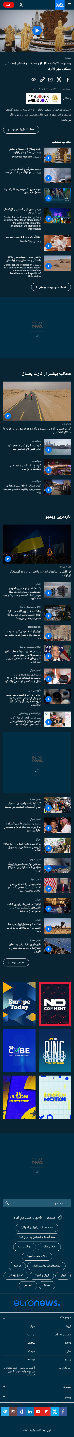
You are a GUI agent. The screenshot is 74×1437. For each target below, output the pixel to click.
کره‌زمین (31, 1334)
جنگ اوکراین (49, 1247)
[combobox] (37, 1203)
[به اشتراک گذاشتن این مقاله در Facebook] (68, 79)
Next (68, 1343)
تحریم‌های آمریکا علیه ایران (46, 1266)
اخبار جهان (35, 670)
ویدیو (68, 1359)
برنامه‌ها (31, 1359)
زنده (8, 4)
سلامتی (31, 1343)
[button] (51, 287)
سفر (69, 1351)
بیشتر (68, 1397)
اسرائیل (28, 1285)
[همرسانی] (50, 79)
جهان (32, 1326)
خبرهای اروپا (34, 690)
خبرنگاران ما (65, 1368)
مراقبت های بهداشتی (30, 713)
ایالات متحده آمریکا (37, 1256)
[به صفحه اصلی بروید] (60, 5)
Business (34, 626)
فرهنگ (31, 1351)
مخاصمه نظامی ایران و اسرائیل (37, 1228)
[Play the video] (37, 31)
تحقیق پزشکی (15, 1275)
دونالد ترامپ (24, 1247)
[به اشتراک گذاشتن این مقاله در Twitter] (59, 79)
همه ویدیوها (17, 962)
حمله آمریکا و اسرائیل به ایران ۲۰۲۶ (37, 1237)
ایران (38, 583)
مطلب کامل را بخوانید (22, 129)
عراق (38, 839)
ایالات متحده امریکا (30, 606)
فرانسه (17, 1266)
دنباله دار (66, 423)
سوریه (47, 1285)
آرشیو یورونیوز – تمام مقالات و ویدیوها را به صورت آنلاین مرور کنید (19, 1371)
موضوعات (65, 1317)
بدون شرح (65, 566)
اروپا (68, 1326)
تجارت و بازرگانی (62, 1334)
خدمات (67, 1387)
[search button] (7, 1203)
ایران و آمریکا (42, 1275)
